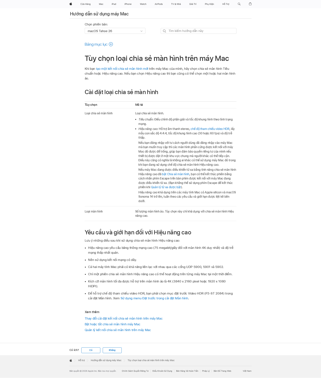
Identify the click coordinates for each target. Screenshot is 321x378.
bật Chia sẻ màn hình (175, 174)
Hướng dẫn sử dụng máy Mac (99, 14)
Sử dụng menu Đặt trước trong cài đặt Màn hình (154, 298)
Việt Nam (247, 371)
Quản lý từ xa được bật (166, 187)
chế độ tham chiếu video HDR (210, 129)
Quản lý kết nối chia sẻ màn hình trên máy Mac (118, 330)
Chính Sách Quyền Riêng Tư (135, 371)
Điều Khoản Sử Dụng (162, 371)
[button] (239, 4)
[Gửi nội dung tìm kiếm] (165, 31)
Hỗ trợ (81, 360)
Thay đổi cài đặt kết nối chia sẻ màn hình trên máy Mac (124, 318)
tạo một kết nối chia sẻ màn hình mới (122, 69)
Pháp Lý (206, 371)
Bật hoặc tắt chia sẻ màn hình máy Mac (112, 324)
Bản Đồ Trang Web (222, 371)
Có (90, 350)
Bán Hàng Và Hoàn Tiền (187, 371)
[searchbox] (198, 31)
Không (112, 350)
